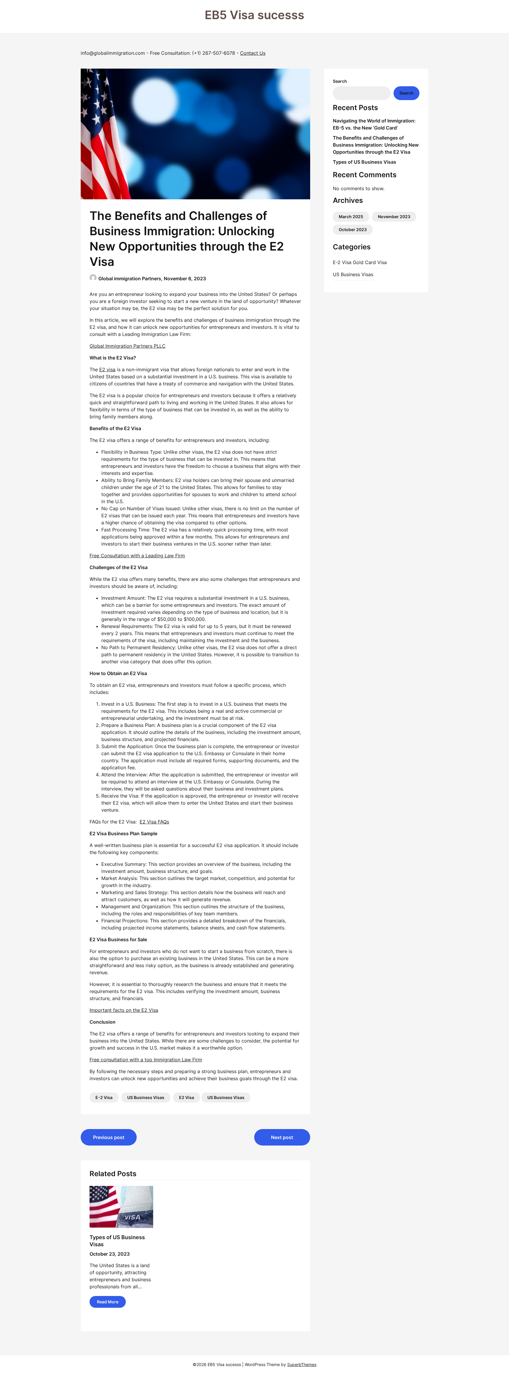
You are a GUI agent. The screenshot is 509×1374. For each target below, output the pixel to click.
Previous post (108, 1137)
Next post (282, 1137)
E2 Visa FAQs (154, 822)
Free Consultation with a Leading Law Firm (137, 555)
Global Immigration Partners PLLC (128, 346)
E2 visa (107, 369)
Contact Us (252, 53)
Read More (107, 1301)
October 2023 (353, 229)
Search (340, 81)
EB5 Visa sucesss (254, 15)
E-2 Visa (104, 1097)
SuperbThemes (301, 1364)
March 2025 (351, 216)
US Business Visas (145, 1097)
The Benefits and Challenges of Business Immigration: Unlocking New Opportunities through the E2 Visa (376, 145)
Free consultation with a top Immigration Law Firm (146, 1060)
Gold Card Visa (370, 262)
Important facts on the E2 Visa (124, 1010)
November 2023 (394, 216)
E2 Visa (186, 1097)
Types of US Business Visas (364, 162)
